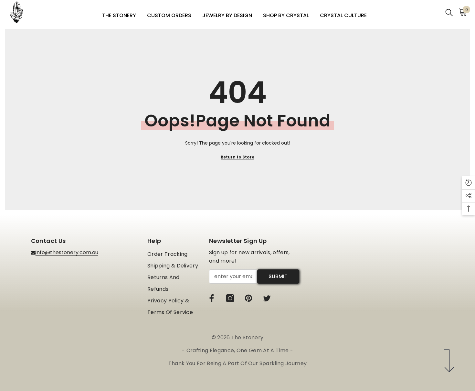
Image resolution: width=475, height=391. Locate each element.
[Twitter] (267, 298)
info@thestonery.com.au (67, 252)
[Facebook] (211, 298)
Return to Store (237, 157)
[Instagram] (230, 298)
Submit (278, 276)
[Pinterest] (248, 298)
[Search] (449, 12)
